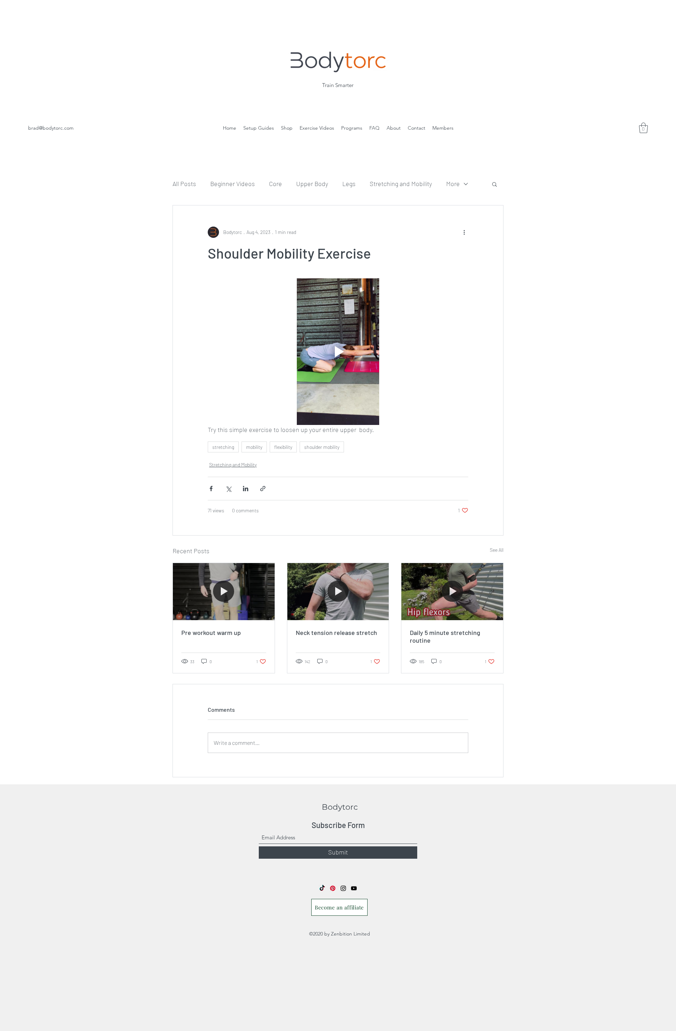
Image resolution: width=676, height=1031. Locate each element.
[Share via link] (262, 488)
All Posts (184, 183)
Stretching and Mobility (401, 183)
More (453, 183)
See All (496, 550)
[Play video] (338, 351)
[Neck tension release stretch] (338, 591)
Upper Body (312, 183)
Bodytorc (340, 807)
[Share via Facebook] (211, 488)
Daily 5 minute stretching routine (445, 636)
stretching (223, 447)
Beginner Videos (232, 183)
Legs (349, 183)
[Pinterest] (332, 888)
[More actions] (464, 232)
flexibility (283, 447)
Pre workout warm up (211, 632)
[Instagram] (343, 888)
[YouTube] (353, 888)
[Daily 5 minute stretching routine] (452, 591)
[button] (494, 184)
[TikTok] (322, 888)
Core (275, 183)
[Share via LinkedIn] (245, 488)
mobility (254, 447)
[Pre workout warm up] (224, 591)
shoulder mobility (321, 447)
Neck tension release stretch (336, 632)
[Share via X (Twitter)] (228, 488)
